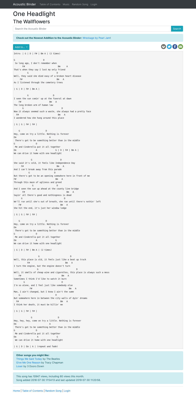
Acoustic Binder (24, 4)
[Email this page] (180, 46)
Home (16, 390)
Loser (19, 366)
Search (177, 28)
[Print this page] (163, 46)
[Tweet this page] (169, 46)
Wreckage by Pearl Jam (96, 37)
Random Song (80, 4)
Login (94, 4)
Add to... (20, 47)
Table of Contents (50, 4)
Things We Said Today (29, 358)
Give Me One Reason (28, 362)
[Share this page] (174, 46)
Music (66, 4)
